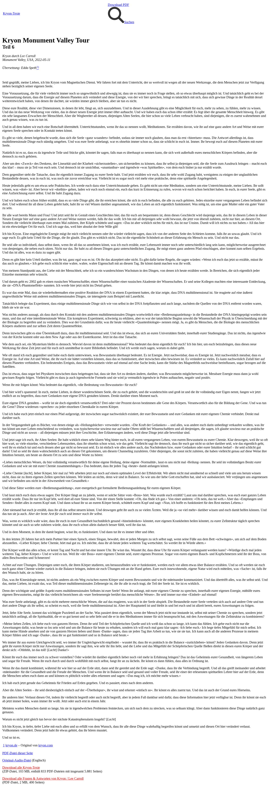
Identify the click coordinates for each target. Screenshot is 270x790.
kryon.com (45, 745)
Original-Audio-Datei (16, 760)
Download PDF (118, 5)
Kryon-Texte (11, 13)
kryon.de (11, 745)
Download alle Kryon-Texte (21, 767)
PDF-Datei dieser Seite (17, 753)
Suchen (129, 22)
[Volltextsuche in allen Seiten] (116, 22)
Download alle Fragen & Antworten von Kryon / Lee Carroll (43, 778)
